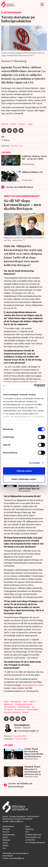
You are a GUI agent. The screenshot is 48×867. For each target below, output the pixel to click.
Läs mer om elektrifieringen (19, 187)
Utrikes (5, 843)
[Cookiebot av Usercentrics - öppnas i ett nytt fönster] (34, 385)
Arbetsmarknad (8, 826)
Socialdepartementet (24, 704)
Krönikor (6, 845)
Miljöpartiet (8, 704)
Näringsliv (6, 829)
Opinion (5, 837)
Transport (22, 124)
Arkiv (27, 832)
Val (33, 707)
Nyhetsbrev (29, 829)
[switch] (41, 437)
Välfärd (32, 702)
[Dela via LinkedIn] (15, 130)
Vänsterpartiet (10, 707)
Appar (27, 826)
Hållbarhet (6, 840)
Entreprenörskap (9, 835)
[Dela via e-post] (21, 130)
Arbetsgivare (16, 702)
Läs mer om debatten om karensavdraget (20, 785)
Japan (30, 124)
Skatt (25, 702)
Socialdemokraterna (12, 712)
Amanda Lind (19, 710)
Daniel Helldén (33, 710)
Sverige (25, 712)
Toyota (13, 124)
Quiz (4, 848)
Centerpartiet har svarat (32, 685)
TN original (8, 710)
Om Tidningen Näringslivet (35, 842)
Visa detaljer (34, 463)
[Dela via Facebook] (3, 130)
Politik (6, 702)
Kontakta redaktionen (33, 835)
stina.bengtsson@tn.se (28, 730)
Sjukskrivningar (24, 707)
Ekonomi (5, 124)
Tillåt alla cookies (24, 471)
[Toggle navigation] (42, 4)
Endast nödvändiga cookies (24, 479)
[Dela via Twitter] (9, 130)
